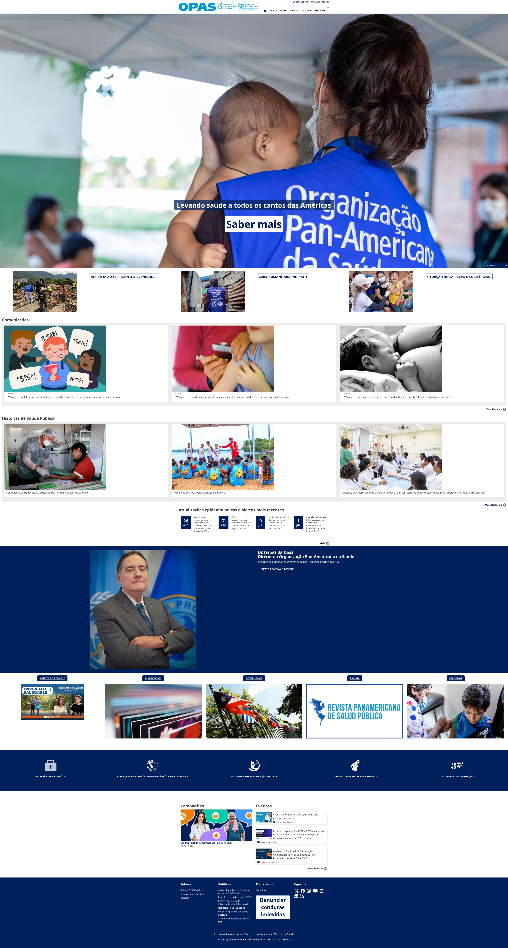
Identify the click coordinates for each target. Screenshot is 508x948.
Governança (254, 678)
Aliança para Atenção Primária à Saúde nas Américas (152, 776)
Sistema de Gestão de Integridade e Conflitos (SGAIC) (233, 902)
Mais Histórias (493, 504)
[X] (296, 891)
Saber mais (254, 224)
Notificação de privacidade (231, 907)
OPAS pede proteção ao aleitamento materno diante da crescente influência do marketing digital (396, 396)
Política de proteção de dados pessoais (233, 913)
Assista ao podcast (52, 678)
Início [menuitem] (265, 11)
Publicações (153, 678)
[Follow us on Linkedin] (321, 891)
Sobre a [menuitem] (319, 10)
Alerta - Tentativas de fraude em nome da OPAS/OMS (234, 892)
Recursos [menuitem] (293, 10)
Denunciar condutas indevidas (273, 907)
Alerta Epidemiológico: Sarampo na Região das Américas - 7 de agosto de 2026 (241, 523)
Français (325, 1)
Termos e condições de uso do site (233, 920)
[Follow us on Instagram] (309, 891)
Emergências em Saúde (51, 776)
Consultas (261, 890)
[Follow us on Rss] (302, 897)
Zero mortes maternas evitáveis (356, 776)
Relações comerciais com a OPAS (234, 897)
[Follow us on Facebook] (303, 891)
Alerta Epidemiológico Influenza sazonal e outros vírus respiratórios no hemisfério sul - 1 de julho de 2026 (316, 524)
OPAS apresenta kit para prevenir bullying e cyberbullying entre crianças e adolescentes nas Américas (63, 396)
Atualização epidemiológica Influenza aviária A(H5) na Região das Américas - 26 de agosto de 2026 (203, 524)
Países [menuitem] (283, 10)
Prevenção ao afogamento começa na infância (199, 492)
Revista (355, 678)
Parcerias (455, 678)
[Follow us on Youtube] (315, 891)
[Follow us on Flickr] (296, 897)
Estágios (185, 897)
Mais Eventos (315, 868)
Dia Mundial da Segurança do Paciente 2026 (206, 842)
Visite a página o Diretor (277, 569)
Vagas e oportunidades (192, 894)
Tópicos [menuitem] (273, 10)
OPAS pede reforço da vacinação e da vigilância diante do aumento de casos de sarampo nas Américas (231, 396)
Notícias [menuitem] (306, 10)
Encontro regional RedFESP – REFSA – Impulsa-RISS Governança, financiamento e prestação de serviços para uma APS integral (299, 835)
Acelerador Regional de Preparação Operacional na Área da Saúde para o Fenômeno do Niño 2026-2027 (294, 855)
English (296, 1)
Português (315, 1)
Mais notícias (494, 409)
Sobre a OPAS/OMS (190, 890)
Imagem (491, 265)
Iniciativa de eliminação (457, 776)
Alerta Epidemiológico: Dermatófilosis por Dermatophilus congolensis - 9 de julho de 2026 (279, 523)
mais (322, 543)
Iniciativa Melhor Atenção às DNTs (254, 776)
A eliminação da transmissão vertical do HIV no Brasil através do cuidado (47, 492)
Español (305, 1)
